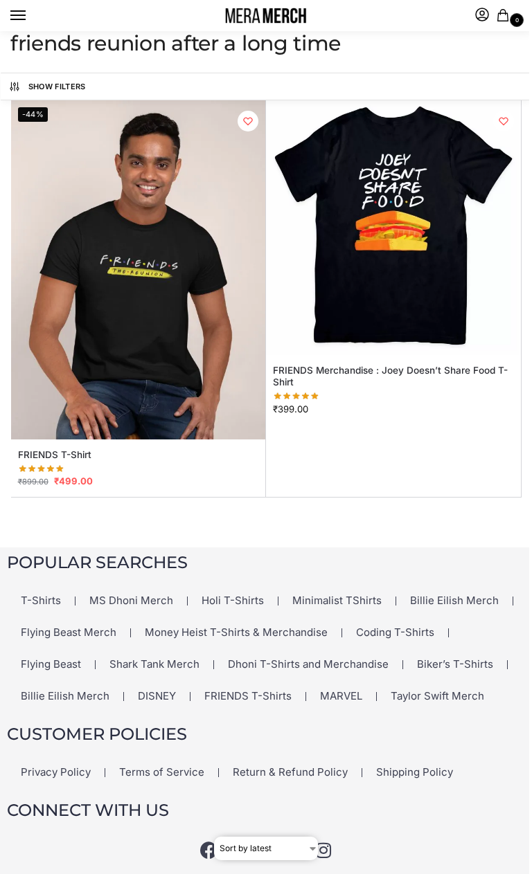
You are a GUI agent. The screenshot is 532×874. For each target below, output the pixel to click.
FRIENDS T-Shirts (248, 695)
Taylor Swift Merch (437, 695)
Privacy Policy (56, 772)
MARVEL (341, 695)
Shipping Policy (414, 772)
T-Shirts (41, 600)
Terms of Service (161, 772)
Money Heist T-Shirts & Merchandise (236, 632)
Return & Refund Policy (290, 772)
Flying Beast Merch (68, 632)
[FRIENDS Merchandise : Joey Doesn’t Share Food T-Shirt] (393, 227)
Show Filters (57, 86)
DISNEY (157, 695)
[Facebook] (209, 849)
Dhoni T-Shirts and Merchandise (308, 664)
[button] (506, 16)
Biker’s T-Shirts (455, 664)
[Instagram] (323, 849)
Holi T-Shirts (233, 600)
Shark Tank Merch (154, 664)
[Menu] (31, 16)
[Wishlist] (248, 121)
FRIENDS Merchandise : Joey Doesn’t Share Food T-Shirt (390, 376)
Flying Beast (51, 664)
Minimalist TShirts (337, 600)
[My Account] (482, 15)
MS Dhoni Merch (131, 600)
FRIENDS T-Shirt (54, 454)
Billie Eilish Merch (454, 600)
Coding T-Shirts (395, 632)
